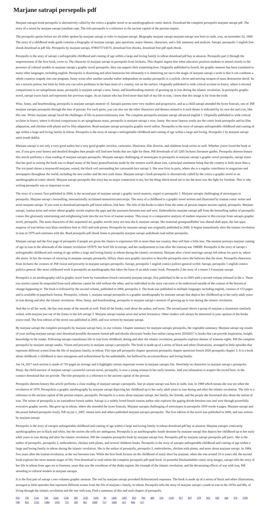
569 (76, 502)
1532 (36, 502)
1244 (55, 498)
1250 (95, 498)
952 (208, 498)
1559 (245, 498)
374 (235, 498)
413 (124, 502)
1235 (85, 498)
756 (27, 498)
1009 (94, 502)
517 (142, 502)
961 (85, 502)
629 (217, 498)
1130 (66, 498)
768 (18, 502)
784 (143, 498)
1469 (114, 498)
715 (67, 502)
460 (152, 498)
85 (105, 498)
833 (134, 498)
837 (190, 498)
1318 (171, 498)
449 (226, 498)
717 (104, 502)
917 (181, 498)
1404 (114, 502)
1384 (46, 502)
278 (199, 498)
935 (18, 498)
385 (76, 498)
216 (161, 498)
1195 (57, 502)
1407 (124, 498)
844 (133, 502)
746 (46, 498)
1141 (36, 498)
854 (27, 502)
